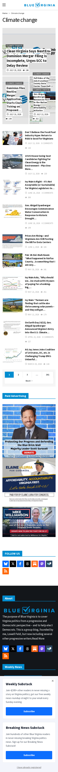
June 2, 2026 (33, 247)
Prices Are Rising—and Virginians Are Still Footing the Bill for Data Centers (39, 239)
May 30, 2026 (33, 269)
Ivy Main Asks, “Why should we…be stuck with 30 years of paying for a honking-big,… (39, 282)
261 (47, 374)
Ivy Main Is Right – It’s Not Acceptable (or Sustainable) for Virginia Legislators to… (40, 185)
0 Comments (47, 143)
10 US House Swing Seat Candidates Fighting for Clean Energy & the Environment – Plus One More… (38, 162)
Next (28, 380)
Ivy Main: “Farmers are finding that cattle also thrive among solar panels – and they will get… (39, 304)
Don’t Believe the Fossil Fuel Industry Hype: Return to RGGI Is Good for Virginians (40, 135)
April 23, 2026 (34, 337)
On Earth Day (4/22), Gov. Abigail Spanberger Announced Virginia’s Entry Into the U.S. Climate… (39, 327)
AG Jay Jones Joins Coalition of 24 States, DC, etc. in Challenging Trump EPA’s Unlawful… (40, 354)
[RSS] (5, 571)
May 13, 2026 (33, 314)
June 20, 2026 (34, 193)
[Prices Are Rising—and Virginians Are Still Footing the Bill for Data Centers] (12, 241)
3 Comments (47, 193)
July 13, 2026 (33, 143)
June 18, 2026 (34, 223)
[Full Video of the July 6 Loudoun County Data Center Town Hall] (42, 88)
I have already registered (29, 767)
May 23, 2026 (33, 292)
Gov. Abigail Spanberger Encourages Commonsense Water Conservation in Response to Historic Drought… (39, 212)
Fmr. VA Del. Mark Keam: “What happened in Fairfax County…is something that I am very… (40, 259)
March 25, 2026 (35, 364)
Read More (38, 638)
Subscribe (29, 711)
